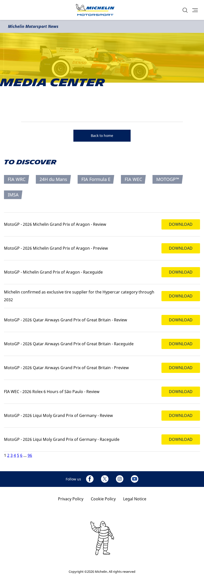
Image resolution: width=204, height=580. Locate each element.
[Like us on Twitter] (104, 479)
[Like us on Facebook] (90, 479)
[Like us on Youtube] (134, 479)
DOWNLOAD (181, 224)
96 (30, 455)
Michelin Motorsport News (33, 26)
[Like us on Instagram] (119, 479)
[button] (185, 10)
